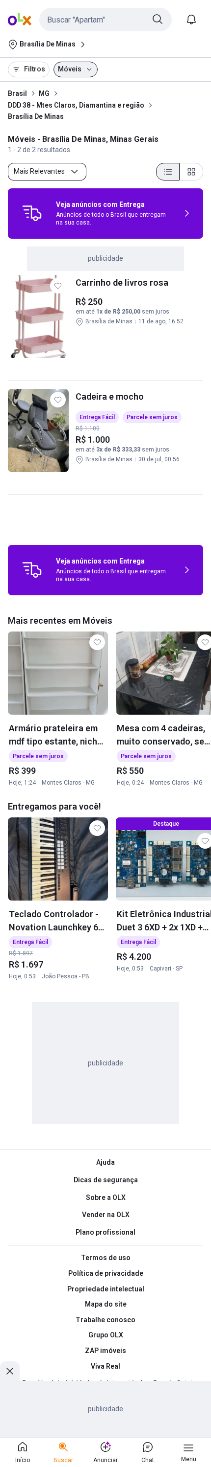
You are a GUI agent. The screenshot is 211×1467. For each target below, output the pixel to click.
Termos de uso (106, 1258)
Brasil (17, 93)
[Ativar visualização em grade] (191, 172)
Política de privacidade (105, 1273)
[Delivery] (32, 213)
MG (44, 93)
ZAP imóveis (105, 1350)
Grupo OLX (105, 1335)
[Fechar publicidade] (10, 1371)
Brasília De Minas (36, 116)
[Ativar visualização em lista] (168, 172)
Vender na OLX (106, 1215)
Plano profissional (105, 1232)
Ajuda (105, 1162)
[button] (105, 19)
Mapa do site (106, 1304)
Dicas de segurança (106, 1180)
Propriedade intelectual (105, 1289)
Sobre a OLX (106, 1197)
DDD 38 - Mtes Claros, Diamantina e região (76, 105)
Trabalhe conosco (105, 1320)
